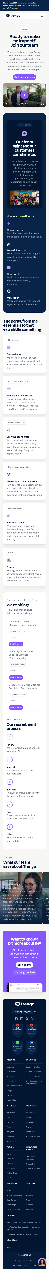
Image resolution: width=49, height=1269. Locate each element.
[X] (27, 1018)
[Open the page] (24, 5)
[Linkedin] (21, 1018)
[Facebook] (16, 1018)
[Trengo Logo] (24, 1004)
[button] (42, 15)
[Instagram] (32, 1018)
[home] (13, 15)
